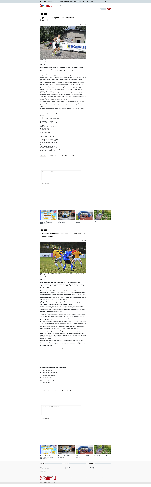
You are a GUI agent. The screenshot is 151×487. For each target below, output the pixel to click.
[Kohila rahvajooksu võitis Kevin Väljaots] (84, 215)
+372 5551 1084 (67, 467)
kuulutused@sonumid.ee (93, 468)
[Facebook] (104, 1)
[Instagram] (105, 1)
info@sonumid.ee (43, 471)
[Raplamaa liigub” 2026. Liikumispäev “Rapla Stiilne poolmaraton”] (48, 215)
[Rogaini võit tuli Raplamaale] (102, 215)
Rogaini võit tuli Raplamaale (100, 221)
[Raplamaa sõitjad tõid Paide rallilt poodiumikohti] (66, 215)
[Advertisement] (100, 19)
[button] (109, 1)
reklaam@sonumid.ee (68, 468)
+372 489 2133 (42, 470)
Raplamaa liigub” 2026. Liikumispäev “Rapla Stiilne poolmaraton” (46, 222)
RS (40, 11)
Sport (45, 14)
